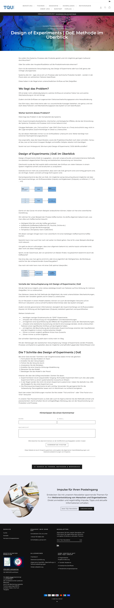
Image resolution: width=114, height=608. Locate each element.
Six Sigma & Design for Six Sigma (57, 28)
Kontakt (58, 9)
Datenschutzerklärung (38, 559)
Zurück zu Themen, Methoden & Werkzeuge (58, 466)
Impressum (34, 557)
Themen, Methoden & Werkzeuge (60, 26)
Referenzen (85, 6)
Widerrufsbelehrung (37, 567)
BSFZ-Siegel (10, 577)
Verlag (68, 9)
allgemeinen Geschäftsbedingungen (75, 450)
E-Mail (60, 419)
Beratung (28, 6)
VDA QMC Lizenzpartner (11, 569)
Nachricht (24, 427)
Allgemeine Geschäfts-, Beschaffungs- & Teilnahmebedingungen (43, 563)
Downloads (69, 6)
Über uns (45, 9)
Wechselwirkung (25, 95)
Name (21, 419)
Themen (41, 6)
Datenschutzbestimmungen (52, 452)
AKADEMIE (54, 6)
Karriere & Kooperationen (11, 538)
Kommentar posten (57, 445)
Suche (5, 533)
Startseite (46, 26)
